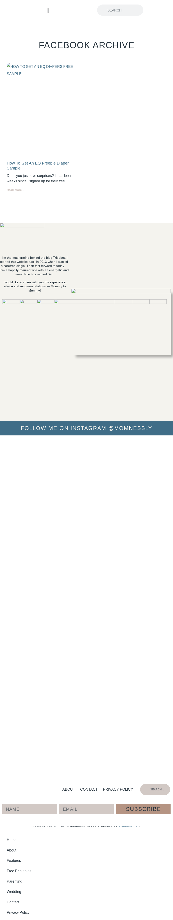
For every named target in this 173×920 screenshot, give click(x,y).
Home (11, 840)
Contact (89, 789)
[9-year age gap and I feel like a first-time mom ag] (37, 604)
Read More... (15, 190)
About (68, 789)
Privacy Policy (118, 789)
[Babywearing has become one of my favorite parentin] (136, 573)
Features (14, 861)
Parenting (14, 881)
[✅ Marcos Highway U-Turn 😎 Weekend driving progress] (111, 463)
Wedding (14, 892)
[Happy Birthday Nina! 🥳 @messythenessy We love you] (160, 459)
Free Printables (19, 871)
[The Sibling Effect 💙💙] (12, 445)
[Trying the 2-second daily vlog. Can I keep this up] (61, 467)
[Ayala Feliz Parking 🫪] (86, 445)
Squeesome (128, 826)
